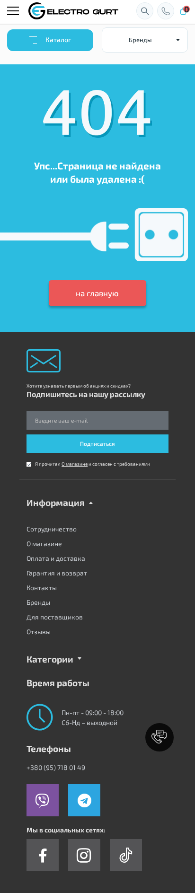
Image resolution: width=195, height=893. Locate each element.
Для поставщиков (55, 617)
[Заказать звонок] (165, 10)
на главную (97, 293)
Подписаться (97, 443)
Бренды (38, 602)
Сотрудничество (52, 529)
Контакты (42, 588)
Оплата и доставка (56, 558)
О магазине (75, 464)
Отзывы (39, 632)
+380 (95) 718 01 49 (56, 767)
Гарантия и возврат (57, 573)
